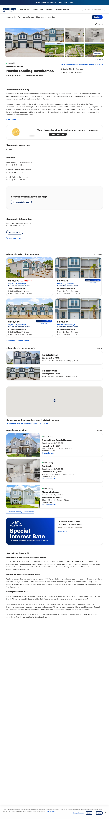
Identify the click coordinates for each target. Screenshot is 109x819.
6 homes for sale (49, 505)
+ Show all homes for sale (17, 340)
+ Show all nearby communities (20, 512)
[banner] (54, 2)
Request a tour (15, 232)
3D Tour (99, 59)
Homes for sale (28, 17)
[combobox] (93, 9)
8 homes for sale (49, 479)
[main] (54, 420)
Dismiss (98, 813)
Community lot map (21, 202)
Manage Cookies (78, 813)
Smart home (37, 9)
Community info (13, 17)
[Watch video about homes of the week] (23, 131)
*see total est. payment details (19, 285)
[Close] (105, 812)
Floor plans (40, 17)
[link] (25, 42)
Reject (89, 813)
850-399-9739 (14, 238)
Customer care (62, 9)
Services (49, 9)
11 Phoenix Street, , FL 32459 (83, 64)
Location (51, 17)
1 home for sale (48, 453)
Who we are (24, 9)
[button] (97, 17)
